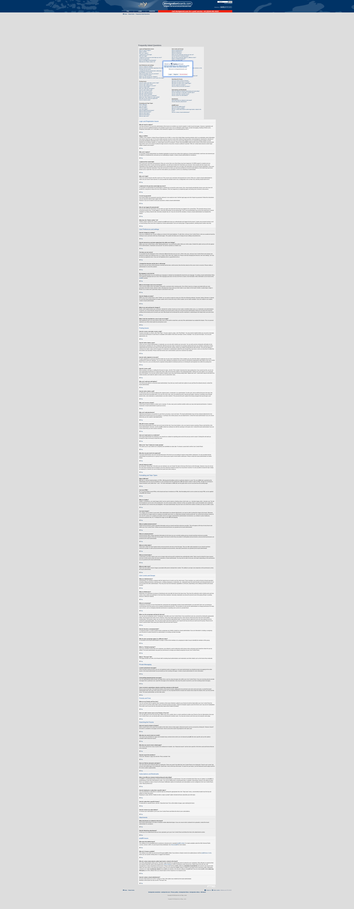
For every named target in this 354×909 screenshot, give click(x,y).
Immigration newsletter (154, 892)
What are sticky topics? (144, 113)
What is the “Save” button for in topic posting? (149, 97)
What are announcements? (145, 111)
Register (176, 74)
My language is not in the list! (145, 72)
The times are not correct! (145, 69)
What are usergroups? (177, 53)
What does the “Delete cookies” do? (147, 61)
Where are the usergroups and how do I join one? (183, 54)
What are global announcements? (146, 110)
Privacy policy (174, 892)
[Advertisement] (129, 65)
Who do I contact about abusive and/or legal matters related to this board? (186, 110)
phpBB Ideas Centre (206, 853)
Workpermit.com (181, 11)
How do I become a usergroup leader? (180, 56)
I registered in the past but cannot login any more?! (150, 57)
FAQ (128, 11)
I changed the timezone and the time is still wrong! (150, 70)
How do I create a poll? (144, 87)
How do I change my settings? (146, 66)
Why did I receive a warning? (145, 94)
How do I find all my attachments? (179, 101)
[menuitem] (140, 11)
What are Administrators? (177, 50)
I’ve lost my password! (144, 58)
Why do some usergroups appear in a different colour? (184, 57)
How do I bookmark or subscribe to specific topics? (183, 92)
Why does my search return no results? (181, 82)
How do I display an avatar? (145, 75)
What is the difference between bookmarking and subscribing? (185, 91)
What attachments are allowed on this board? (182, 100)
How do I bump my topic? (145, 99)
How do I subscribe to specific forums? (180, 94)
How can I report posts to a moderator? (148, 95)
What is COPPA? (143, 51)
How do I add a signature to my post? (147, 85)
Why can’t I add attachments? (145, 92)
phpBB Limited (181, 843)
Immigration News (184, 892)
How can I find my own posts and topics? (181, 86)
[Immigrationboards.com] (177, 4)
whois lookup (167, 864)
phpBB (141, 278)
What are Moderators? (177, 51)
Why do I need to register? (145, 50)
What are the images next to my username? (149, 73)
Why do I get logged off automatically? (147, 60)
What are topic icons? (144, 116)
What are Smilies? (143, 107)
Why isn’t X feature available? (178, 108)
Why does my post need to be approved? (148, 98)
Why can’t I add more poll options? (147, 88)
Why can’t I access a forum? (145, 91)
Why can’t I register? (143, 53)
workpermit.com (165, 892)
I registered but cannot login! (145, 54)
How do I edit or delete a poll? (145, 89)
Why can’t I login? (143, 56)
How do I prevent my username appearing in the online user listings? (154, 68)
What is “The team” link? (177, 60)
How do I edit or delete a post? (146, 84)
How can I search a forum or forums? (180, 80)
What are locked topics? (144, 114)
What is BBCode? (143, 104)
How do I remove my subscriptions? (180, 95)
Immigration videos (195, 892)
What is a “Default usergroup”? (178, 58)
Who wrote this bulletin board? (178, 106)
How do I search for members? (179, 84)
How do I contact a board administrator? (181, 112)
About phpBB (174, 844)
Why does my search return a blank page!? (181, 83)
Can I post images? (143, 109)
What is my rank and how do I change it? (148, 76)
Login (170, 74)
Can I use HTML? (143, 106)
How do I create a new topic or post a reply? (149, 82)
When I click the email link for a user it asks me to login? (151, 78)
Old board (203, 892)
